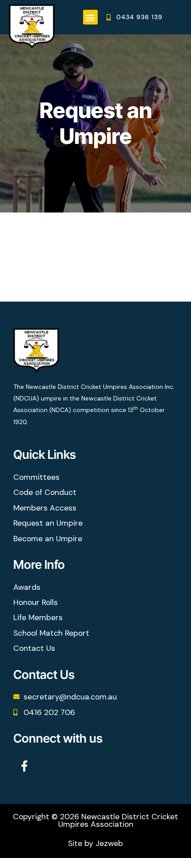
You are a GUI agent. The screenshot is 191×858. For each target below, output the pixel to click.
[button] (90, 17)
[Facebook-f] (24, 766)
